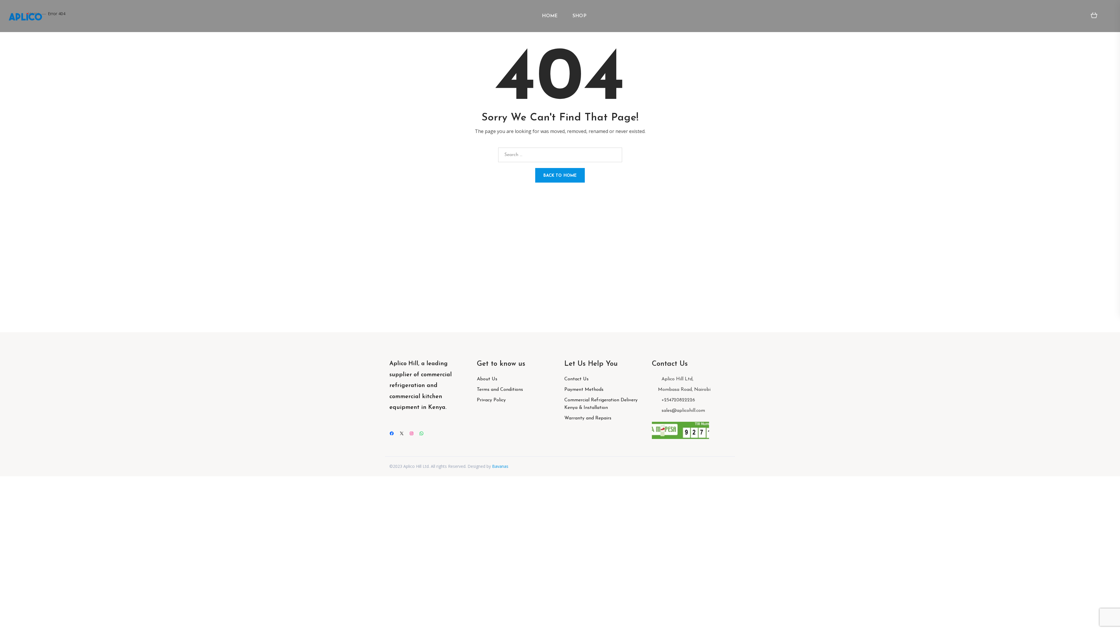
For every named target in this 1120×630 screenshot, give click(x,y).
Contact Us (576, 379)
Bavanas (500, 466)
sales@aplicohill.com (683, 410)
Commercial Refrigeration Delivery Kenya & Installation (601, 404)
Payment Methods (583, 389)
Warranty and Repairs (587, 418)
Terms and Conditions (500, 389)
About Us (487, 379)
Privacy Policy (491, 400)
